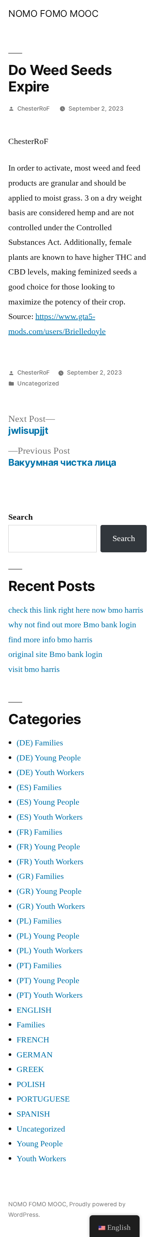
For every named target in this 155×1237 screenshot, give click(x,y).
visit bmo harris (34, 669)
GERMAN (35, 1055)
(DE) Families (40, 743)
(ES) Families (39, 787)
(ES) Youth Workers (50, 817)
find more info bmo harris (50, 639)
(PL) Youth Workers (50, 950)
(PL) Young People (48, 936)
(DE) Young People (49, 758)
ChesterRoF (33, 108)
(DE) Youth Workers (50, 772)
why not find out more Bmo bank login (72, 624)
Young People (40, 1143)
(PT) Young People (48, 980)
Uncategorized (38, 383)
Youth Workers (41, 1158)
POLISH (31, 1084)
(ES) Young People (48, 802)
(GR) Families (40, 876)
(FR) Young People (48, 846)
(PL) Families (39, 921)
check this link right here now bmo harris (75, 610)
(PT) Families (39, 965)
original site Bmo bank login (55, 654)
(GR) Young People (49, 891)
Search (20, 517)
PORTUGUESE (43, 1099)
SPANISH (33, 1114)
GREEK (30, 1069)
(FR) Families (39, 832)
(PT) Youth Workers (50, 995)
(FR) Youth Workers (50, 861)
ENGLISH (34, 1010)
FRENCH (33, 1040)
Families (31, 1025)
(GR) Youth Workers (51, 906)
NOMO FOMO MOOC (53, 13)
